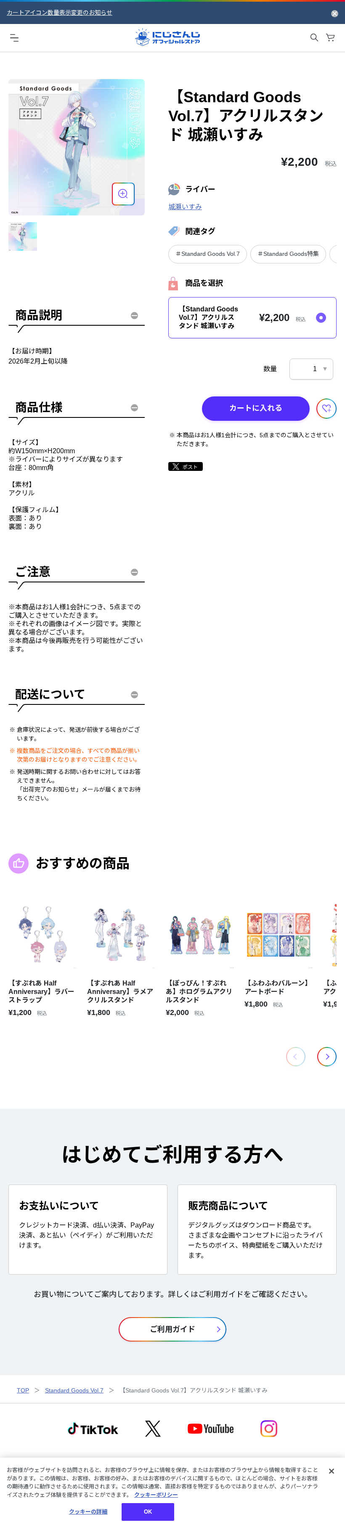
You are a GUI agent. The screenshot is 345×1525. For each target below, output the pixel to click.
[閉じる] (331, 1471)
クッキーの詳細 (88, 1512)
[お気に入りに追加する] (326, 409)
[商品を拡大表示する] (123, 194)
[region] (172, 1491)
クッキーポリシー (156, 1495)
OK (148, 1512)
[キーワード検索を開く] (314, 37)
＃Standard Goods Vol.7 (207, 253)
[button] (327, 1056)
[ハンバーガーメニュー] (14, 37)
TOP (23, 1390)
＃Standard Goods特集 (288, 253)
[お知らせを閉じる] (334, 13)
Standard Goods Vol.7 (74, 1390)
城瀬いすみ (185, 206)
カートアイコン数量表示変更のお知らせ (59, 12)
